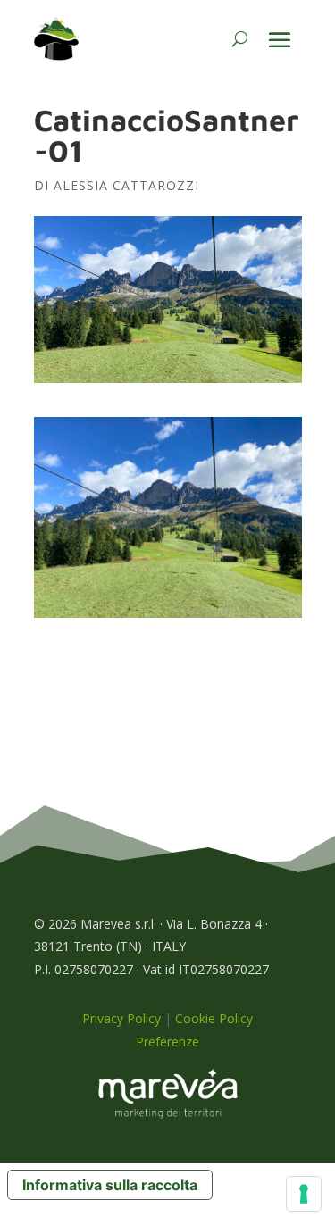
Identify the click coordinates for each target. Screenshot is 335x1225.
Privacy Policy (121, 1018)
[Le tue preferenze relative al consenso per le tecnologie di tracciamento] (304, 1194)
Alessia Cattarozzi (126, 185)
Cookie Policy (214, 1018)
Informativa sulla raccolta (109, 1185)
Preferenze (167, 1041)
